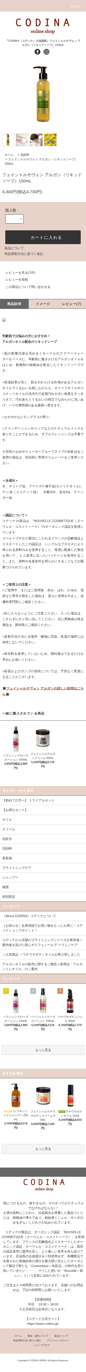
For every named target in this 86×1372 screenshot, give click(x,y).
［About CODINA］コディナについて (29, 916)
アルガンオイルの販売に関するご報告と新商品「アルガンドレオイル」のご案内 (42, 966)
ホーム (9, 154)
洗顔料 (24, 154)
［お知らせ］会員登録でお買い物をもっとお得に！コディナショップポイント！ (42, 928)
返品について (14, 248)
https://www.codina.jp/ (43, 1323)
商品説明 (14, 304)
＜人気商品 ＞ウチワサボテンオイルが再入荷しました (41, 954)
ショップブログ (41, 1345)
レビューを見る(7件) (20, 272)
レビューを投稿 (17, 279)
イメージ (43, 304)
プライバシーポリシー (58, 1340)
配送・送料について (38, 1336)
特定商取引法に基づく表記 (24, 254)
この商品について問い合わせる (28, 287)
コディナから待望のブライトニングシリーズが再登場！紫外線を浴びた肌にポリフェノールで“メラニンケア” (42, 942)
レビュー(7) (71, 304)
